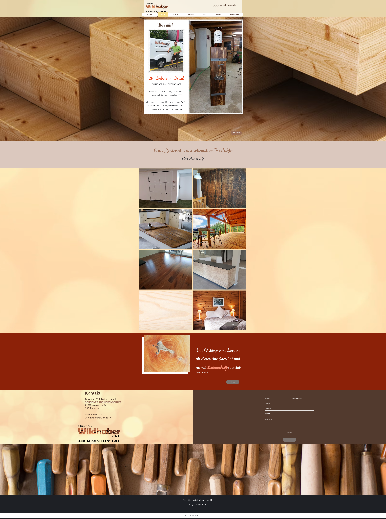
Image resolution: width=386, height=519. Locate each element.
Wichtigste (212, 350)
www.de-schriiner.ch (224, 5)
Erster (205, 359)
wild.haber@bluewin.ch (98, 417)
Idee (223, 359)
